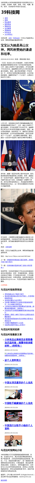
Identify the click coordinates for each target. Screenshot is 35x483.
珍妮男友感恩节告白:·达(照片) (15, 325)
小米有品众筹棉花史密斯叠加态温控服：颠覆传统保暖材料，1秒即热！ (19, 342)
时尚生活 (8, 32)
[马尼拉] (10, 14)
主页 (10, 38)
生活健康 (8, 28)
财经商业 (8, 24)
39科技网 (8, 247)
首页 (6, 18)
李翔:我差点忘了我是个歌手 (14, 294)
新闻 (6, 20)
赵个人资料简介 (13, 360)
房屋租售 (8, 30)
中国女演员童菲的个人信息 (19, 382)
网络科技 (8, 26)
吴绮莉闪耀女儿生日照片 (13, 300)
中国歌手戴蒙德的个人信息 (14, 323)
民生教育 (8, 22)
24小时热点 (8, 34)
